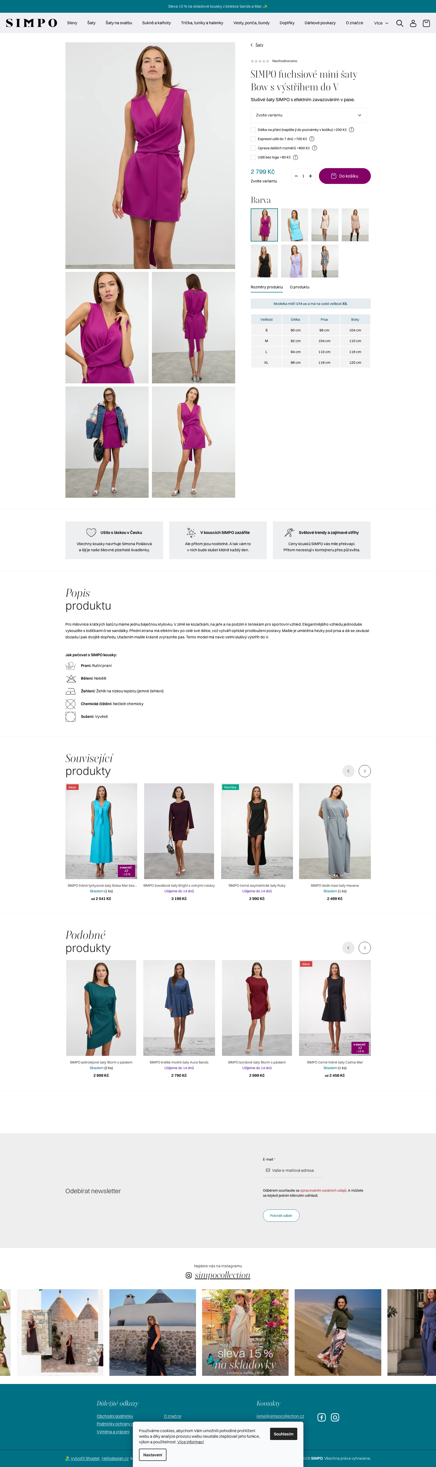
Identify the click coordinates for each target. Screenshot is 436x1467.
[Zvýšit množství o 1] (312, 176)
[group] (43, 1332)
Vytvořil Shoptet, (86, 1458)
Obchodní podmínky (115, 1416)
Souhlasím (283, 1433)
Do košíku (348, 176)
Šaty (259, 44)
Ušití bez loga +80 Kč (277, 157)
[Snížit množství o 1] (294, 176)
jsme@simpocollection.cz (280, 1416)
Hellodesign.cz (115, 1458)
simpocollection (222, 1274)
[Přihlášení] (412, 23)
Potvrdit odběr (281, 1215)
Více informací (190, 1441)
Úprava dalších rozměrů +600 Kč (287, 147)
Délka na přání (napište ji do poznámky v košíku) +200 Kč (305, 129)
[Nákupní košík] (426, 23)
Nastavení (152, 1454)
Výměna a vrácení (113, 1431)
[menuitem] (72, 23)
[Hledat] (399, 23)
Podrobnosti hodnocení (311, 61)
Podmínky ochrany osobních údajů (128, 1423)
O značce (172, 1416)
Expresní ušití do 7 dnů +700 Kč (285, 138)
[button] (365, 771)
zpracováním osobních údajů (323, 1190)
